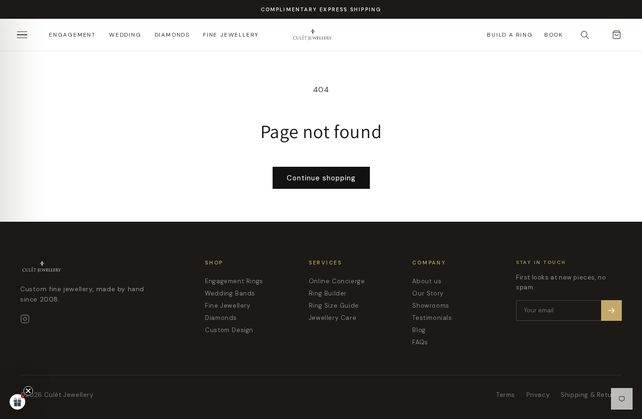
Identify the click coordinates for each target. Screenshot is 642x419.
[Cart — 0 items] (616, 34)
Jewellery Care (332, 318)
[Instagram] (25, 319)
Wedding (125, 35)
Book (553, 35)
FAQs (420, 342)
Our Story (427, 293)
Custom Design (229, 330)
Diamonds (172, 35)
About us (426, 281)
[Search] (584, 34)
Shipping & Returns (591, 395)
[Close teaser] (28, 391)
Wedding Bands (230, 293)
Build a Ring (510, 35)
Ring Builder (328, 293)
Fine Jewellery (231, 35)
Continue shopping (321, 178)
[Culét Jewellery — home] (336, 34)
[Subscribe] (611, 310)
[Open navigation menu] (25, 34)
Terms (505, 395)
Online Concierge (337, 281)
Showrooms (430, 306)
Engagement (72, 35)
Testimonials (432, 318)
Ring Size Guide (334, 306)
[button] (17, 402)
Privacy (537, 395)
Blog (418, 330)
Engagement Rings (234, 281)
